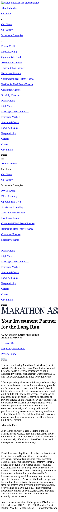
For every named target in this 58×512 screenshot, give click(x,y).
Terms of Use (8, 343)
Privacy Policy (8, 354)
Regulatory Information (13, 348)
